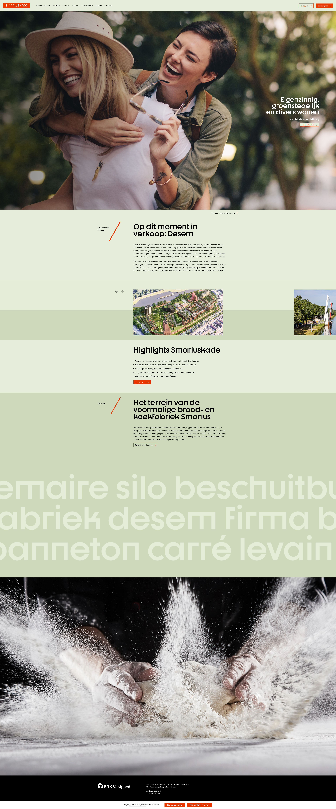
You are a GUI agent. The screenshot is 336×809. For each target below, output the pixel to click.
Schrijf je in (140, 382)
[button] (116, 291)
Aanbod (75, 5)
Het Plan (56, 5)
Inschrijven (323, 6)
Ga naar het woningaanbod (224, 213)
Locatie (66, 5)
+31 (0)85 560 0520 (153, 793)
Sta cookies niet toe (199, 805)
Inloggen (305, 6)
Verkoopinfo (87, 5)
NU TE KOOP (307, 125)
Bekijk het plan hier (144, 445)
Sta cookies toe (174, 805)
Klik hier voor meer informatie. (137, 806)
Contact (108, 5)
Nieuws (98, 5)
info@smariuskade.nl (153, 791)
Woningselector (43, 5)
